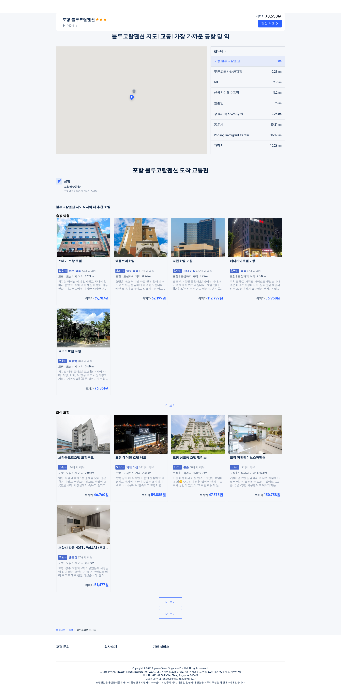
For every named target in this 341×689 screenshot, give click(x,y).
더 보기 (170, 405)
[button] (270, 23)
